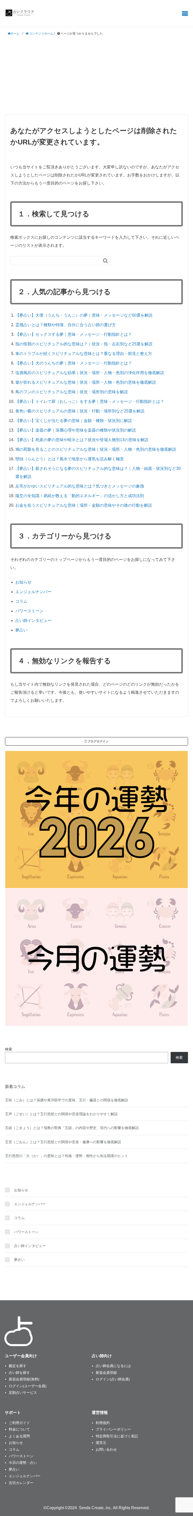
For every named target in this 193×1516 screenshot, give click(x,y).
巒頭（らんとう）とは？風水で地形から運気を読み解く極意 (69, 459)
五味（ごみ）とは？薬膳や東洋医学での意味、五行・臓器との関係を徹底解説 (66, 1100)
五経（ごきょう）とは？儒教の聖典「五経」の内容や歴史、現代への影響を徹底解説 (72, 1128)
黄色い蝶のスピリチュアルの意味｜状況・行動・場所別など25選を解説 (79, 411)
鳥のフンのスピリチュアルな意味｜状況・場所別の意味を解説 (71, 392)
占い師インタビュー (33, 620)
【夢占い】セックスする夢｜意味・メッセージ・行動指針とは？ (73, 334)
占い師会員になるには (113, 1366)
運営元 (101, 1443)
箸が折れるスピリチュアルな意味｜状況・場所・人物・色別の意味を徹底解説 (85, 382)
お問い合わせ (106, 1449)
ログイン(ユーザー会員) (27, 1386)
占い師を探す (19, 1373)
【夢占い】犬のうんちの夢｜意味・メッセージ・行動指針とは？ (73, 363)
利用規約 (103, 1423)
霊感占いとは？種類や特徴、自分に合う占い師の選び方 (65, 325)
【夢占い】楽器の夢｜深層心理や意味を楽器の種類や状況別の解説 (75, 430)
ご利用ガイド (19, 1423)
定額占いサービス (23, 1392)
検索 (8, 1049)
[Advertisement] (96, 75)
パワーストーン (29, 611)
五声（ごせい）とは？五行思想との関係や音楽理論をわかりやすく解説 (61, 1114)
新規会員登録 (106, 1373)
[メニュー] (185, 13)
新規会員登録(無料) (24, 1379)
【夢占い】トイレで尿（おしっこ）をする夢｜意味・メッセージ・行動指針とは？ (89, 401)
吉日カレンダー (21, 1483)
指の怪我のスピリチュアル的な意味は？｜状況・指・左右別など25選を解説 (84, 344)
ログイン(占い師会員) (113, 1379)
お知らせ (23, 582)
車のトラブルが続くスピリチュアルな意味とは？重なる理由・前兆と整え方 (83, 353)
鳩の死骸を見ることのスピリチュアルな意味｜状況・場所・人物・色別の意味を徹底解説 (95, 449)
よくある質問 (19, 1436)
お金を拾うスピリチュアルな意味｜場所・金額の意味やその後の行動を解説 (83, 505)
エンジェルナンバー (33, 592)
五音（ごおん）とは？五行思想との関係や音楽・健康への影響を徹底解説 (63, 1142)
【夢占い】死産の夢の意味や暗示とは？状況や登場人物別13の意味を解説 (82, 440)
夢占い (21, 630)
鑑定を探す (17, 1366)
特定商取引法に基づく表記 (117, 1436)
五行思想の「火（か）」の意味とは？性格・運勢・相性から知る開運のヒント (66, 1156)
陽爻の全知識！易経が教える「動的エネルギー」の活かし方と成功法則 (79, 496)
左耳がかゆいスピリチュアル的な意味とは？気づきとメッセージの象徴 (79, 486)
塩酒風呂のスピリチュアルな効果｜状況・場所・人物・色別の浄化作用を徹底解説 (89, 373)
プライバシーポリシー (113, 1429)
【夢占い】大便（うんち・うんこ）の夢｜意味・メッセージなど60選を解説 (84, 315)
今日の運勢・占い (23, 1463)
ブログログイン (98, 741)
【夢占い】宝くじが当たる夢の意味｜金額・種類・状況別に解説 (73, 420)
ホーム (14, 33)
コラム (21, 601)
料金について (19, 1429)
